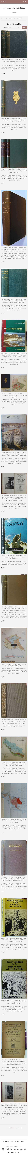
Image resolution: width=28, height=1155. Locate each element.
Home (2, 18)
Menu (4, 1)
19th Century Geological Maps (14, 8)
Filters (24, 27)
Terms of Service (20, 1141)
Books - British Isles (10, 18)
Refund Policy (6, 1141)
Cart (26, 1)
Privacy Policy (13, 1141)
